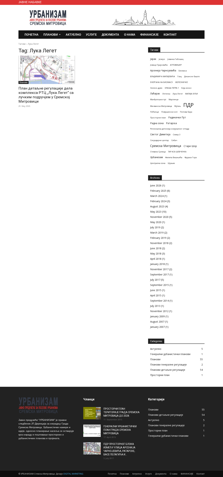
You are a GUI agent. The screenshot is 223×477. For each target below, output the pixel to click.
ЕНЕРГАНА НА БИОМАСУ (161, 82)
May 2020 (155, 222)
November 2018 (159, 243)
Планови (50, 34)
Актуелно (73, 34)
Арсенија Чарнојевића (163, 70)
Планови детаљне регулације (167, 369)
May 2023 (155, 211)
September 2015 (159, 285)
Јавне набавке (30, 2)
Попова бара (186, 112)
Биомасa (183, 70)
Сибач (174, 140)
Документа (110, 34)
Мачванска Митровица (161, 106)
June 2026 (155, 185)
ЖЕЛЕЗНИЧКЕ (181, 82)
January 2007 (157, 326)
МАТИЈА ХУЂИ (191, 94)
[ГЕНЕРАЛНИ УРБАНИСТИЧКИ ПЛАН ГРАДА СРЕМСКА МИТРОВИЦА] (92, 431)
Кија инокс (186, 88)
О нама (129, 34)
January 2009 (157, 316)
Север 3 (176, 134)
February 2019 (158, 237)
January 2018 (157, 264)
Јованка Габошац (175, 59)
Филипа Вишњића (173, 157)
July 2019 (155, 227)
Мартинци (173, 99)
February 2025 (158, 190)
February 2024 (158, 201)
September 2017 (159, 274)
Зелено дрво (156, 88)
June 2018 (155, 248)
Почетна (32, 34)
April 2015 (155, 295)
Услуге (91, 34)
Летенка (166, 94)
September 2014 (159, 300)
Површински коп (169, 112)
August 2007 (157, 321)
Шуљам (171, 163)
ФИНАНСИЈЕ (149, 34)
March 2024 (157, 196)
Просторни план (158, 117)
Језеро (162, 59)
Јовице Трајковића (159, 65)
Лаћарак (155, 93)
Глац (179, 76)
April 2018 (155, 258)
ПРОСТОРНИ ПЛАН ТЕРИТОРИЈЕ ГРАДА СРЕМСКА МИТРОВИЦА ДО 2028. (121, 412)
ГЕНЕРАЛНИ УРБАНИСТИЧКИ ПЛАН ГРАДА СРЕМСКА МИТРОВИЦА (120, 430)
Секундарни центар (159, 140)
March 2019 (157, 232)
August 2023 (157, 206)
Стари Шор (190, 146)
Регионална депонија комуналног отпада (169, 129)
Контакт (170, 34)
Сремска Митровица (165, 146)
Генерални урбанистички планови (170, 354)
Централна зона (157, 163)
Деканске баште (192, 76)
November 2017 (159, 269)
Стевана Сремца (158, 151)
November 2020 (159, 217)
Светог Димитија (160, 134)
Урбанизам (156, 157)
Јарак (153, 59)
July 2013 (155, 306)
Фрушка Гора (191, 157)
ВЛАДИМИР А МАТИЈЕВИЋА (162, 76)
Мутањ (177, 106)
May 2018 (155, 253)
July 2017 (155, 279)
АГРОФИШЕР (176, 65)
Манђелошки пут (158, 99)
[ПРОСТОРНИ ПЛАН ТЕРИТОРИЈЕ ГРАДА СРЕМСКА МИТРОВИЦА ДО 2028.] (92, 413)
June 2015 (155, 290)
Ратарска (171, 123)
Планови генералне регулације (168, 364)
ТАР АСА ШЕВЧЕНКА (177, 151)
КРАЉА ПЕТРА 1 (172, 88)
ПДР (188, 105)
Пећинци (154, 112)
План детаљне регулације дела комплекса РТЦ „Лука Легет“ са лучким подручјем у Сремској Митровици (46, 94)
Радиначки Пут (177, 117)
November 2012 (159, 311)
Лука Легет (178, 94)
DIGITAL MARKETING (73, 473)
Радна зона (157, 123)
